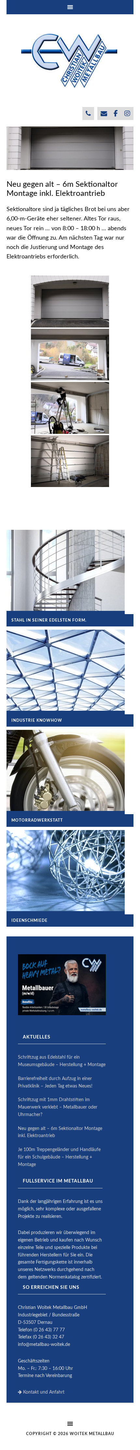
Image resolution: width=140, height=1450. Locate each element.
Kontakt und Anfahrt (43, 1392)
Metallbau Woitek (70, 61)
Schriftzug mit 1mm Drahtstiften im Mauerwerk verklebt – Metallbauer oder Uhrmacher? (57, 1107)
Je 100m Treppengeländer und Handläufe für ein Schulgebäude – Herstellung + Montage (59, 1157)
